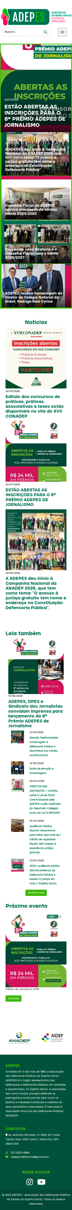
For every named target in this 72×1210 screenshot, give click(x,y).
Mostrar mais (36, 892)
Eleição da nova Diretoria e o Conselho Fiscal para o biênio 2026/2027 (31, 254)
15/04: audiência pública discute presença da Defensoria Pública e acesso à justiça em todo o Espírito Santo (45, 875)
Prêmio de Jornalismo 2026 (22, 989)
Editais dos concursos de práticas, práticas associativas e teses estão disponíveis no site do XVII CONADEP (35, 407)
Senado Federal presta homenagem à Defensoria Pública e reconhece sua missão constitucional (44, 746)
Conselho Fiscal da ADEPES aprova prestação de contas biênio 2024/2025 (31, 210)
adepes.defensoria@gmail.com (30, 1157)
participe (13, 998)
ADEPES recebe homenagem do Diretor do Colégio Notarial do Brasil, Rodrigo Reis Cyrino (33, 298)
